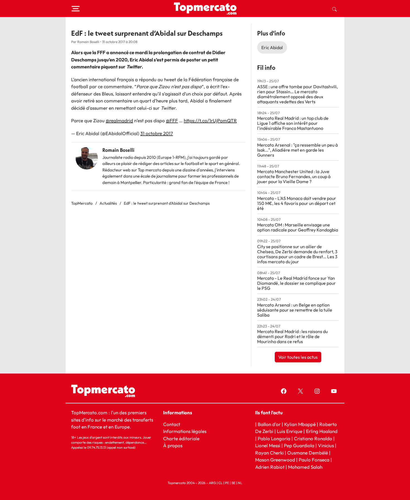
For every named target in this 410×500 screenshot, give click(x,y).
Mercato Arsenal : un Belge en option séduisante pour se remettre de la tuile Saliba (294, 309)
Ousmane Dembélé (307, 453)
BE (233, 483)
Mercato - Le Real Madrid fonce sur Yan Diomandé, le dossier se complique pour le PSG (296, 283)
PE (227, 483)
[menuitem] (334, 9)
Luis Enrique (289, 431)
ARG (212, 483)
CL (220, 483)
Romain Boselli (118, 150)
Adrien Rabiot (269, 467)
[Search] (334, 9)
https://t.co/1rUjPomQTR (210, 120)
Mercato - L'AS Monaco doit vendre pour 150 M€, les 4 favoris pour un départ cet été (296, 203)
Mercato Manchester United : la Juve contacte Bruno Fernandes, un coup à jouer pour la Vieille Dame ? (294, 176)
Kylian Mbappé (300, 424)
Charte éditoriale (181, 438)
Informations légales (184, 431)
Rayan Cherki (269, 453)
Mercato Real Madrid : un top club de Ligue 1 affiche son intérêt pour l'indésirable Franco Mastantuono (293, 123)
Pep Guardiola (299, 445)
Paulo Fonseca (314, 460)
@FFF (172, 120)
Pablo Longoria (274, 438)
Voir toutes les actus (298, 357)
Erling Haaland (321, 431)
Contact (171, 424)
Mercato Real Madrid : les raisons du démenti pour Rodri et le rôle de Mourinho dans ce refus (292, 336)
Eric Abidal (272, 47)
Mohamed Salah (305, 467)
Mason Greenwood (275, 460)
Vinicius (326, 445)
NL (240, 483)
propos (174, 445)
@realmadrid (119, 120)
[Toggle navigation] (75, 8)
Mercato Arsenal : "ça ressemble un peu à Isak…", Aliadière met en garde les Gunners (297, 149)
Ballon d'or (269, 424)
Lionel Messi (267, 445)
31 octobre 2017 (156, 133)
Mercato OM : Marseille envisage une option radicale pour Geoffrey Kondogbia (297, 227)
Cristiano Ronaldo (313, 438)
